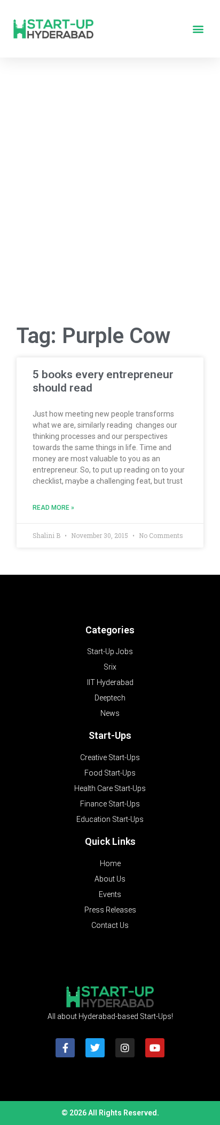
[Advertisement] (110, 194)
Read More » (53, 507)
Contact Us (110, 925)
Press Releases (110, 910)
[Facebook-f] (65, 1047)
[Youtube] (154, 1047)
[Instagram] (125, 1047)
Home (110, 863)
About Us (110, 879)
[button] (198, 29)
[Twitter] (95, 1047)
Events (110, 894)
